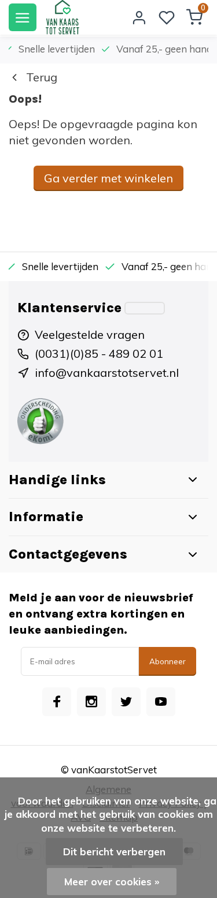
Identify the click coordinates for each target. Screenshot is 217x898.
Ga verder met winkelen (108, 178)
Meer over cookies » (111, 881)
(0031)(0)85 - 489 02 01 (99, 353)
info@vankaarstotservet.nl (107, 372)
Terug (41, 77)
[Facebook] (56, 701)
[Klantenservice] (144, 308)
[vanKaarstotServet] (62, 17)
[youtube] (160, 701)
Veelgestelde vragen (90, 334)
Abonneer (167, 661)
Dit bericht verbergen (114, 851)
